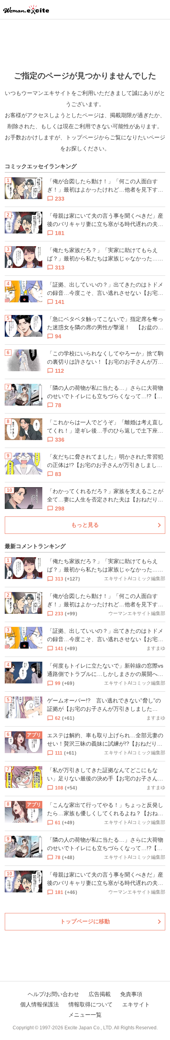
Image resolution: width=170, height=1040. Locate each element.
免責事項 (131, 994)
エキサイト (136, 1004)
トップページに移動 (85, 921)
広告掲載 (100, 994)
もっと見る (85, 525)
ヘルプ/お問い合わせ (53, 994)
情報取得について (90, 1004)
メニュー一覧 (85, 1015)
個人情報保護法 (39, 1004)
